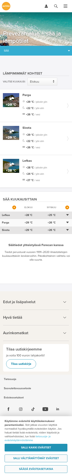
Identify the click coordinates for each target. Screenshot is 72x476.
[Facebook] (8, 409)
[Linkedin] (57, 409)
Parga (26, 95)
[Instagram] (20, 409)
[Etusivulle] (6, 6)
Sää (6, 50)
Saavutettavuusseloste (17, 388)
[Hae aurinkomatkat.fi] (55, 6)
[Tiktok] (33, 409)
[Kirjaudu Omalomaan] (46, 6)
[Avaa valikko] (65, 6)
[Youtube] (45, 409)
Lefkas (27, 161)
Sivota (26, 128)
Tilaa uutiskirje (21, 364)
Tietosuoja (10, 379)
